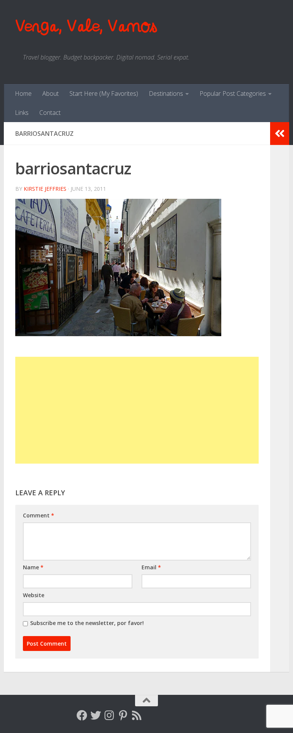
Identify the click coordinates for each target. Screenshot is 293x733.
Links (22, 112)
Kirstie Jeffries (45, 188)
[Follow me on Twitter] (95, 715)
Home (23, 93)
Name (33, 567)
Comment (38, 515)
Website (33, 595)
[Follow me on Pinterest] (123, 715)
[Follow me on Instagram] (109, 715)
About (50, 93)
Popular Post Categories (233, 93)
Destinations (166, 93)
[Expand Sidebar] (279, 133)
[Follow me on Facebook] (82, 715)
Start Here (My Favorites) (103, 93)
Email (151, 567)
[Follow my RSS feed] (137, 715)
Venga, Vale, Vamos (85, 26)
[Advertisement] (137, 410)
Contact (50, 112)
